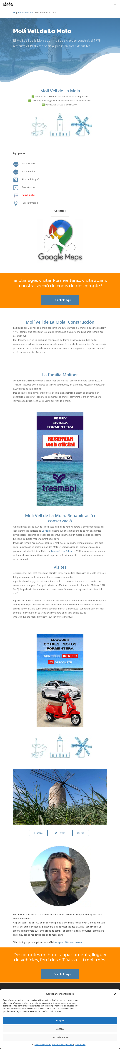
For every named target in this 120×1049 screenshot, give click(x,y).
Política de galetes (43, 1044)
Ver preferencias (60, 1037)
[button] (115, 993)
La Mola (46, 530)
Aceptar (60, 1020)
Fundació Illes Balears (62, 550)
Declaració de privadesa (63, 1044)
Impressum (80, 1044)
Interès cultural (25, 12)
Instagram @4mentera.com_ (68, 942)
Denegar (60, 1029)
